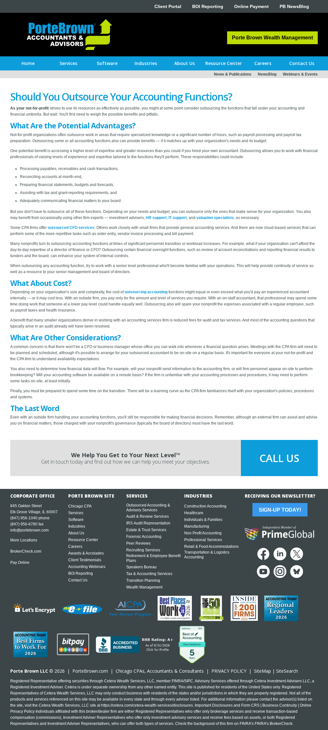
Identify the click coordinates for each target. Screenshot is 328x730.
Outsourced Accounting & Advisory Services (148, 507)
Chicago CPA (80, 506)
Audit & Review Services (147, 516)
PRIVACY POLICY (228, 671)
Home (28, 63)
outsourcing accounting (146, 292)
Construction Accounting (205, 506)
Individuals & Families (203, 519)
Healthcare (193, 513)
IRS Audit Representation (148, 523)
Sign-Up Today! (280, 510)
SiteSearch (287, 671)
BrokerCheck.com (25, 551)
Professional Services (203, 540)
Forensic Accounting (143, 536)
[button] (68, 63)
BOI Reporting (207, 6)
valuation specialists (215, 217)
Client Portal (167, 6)
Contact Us (77, 580)
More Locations (23, 540)
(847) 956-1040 (23, 518)
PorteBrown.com (90, 671)
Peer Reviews (138, 543)
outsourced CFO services (71, 227)
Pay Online (19, 562)
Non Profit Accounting (203, 533)
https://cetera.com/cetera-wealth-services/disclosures (147, 705)
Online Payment (251, 6)
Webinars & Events (300, 74)
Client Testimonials (84, 560)
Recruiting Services (143, 550)
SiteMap (262, 671)
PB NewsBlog (294, 6)
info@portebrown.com (29, 530)
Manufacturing (196, 526)
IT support (177, 217)
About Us (76, 533)
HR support (156, 217)
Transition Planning (143, 580)
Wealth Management (144, 587)
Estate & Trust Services (146, 530)
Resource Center (83, 540)
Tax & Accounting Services (149, 574)
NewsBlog (267, 74)
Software (76, 519)
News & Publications (232, 74)
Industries (76, 526)
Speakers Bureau (141, 567)
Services (75, 513)
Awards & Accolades (86, 553)
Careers (75, 546)
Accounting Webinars (86, 566)
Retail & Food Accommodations (211, 546)
